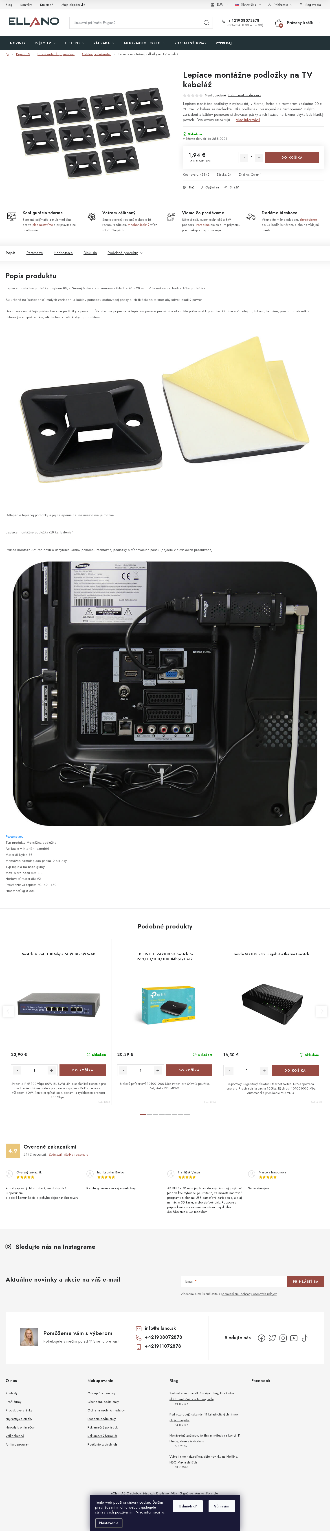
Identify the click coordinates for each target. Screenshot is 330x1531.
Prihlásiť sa (306, 1281)
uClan (115, 1493)
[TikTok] (304, 1338)
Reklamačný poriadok (103, 1427)
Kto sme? (46, 4)
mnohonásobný (138, 225)
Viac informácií (248, 119)
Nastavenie (109, 1523)
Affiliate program (18, 1444)
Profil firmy (13, 1402)
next (321, 1011)
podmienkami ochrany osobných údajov (249, 1294)
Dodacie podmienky (102, 1419)
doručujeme (308, 219)
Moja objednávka (74, 4)
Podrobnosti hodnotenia (244, 95)
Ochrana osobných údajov (106, 1410)
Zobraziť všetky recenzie (69, 1154)
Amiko (199, 1493)
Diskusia (90, 253)
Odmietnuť (187, 1506)
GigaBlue (186, 1493)
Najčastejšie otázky (19, 1419)
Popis (11, 253)
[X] (272, 1338)
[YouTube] (293, 1338)
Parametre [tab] (34, 253)
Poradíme (203, 225)
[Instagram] (283, 1338)
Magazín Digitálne (156, 1493)
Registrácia (313, 4)
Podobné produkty (123, 253)
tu (162, 1512)
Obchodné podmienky (103, 1402)
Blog (9, 4)
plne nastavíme (43, 225)
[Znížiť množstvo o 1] (244, 158)
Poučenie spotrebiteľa (103, 1444)
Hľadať (206, 23)
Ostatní (256, 174)
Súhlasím (221, 1506)
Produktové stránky (19, 1410)
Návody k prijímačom (21, 1427)
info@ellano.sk (160, 1328)
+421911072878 (163, 1346)
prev (8, 1011)
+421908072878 (243, 20)
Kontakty (26, 4)
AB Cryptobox (131, 1493)
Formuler (212, 1493)
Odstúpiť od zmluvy (101, 1393)
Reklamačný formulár (102, 1436)
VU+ (174, 1493)
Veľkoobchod (15, 1436)
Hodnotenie (63, 253)
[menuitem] (18, 43)
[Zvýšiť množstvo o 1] (259, 158)
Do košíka (292, 157)
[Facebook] (261, 1338)
